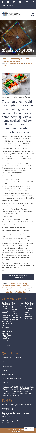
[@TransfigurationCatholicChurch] (2, 2)
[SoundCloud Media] (26, 2)
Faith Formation (9, 374)
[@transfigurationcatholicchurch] (14, 2)
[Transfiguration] (13, 14)
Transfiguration (16, 429)
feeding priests (23, 290)
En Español (7, 383)
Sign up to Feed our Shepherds (18, 277)
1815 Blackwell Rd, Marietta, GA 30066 (16, 405)
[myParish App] (33, 2)
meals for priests (9, 290)
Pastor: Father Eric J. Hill (12, 358)
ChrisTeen (6, 288)
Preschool (15, 288)
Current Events (15, 284)
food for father (22, 292)
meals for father (8, 292)
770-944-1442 (7, 417)
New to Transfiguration (12, 379)
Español (23, 288)
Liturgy (25, 284)
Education (6, 286)
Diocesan (22, 431)
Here (8, 423)
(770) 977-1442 (7, 409)
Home (5, 362)
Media (5, 370)
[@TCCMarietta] (20, 2)
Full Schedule (10, 346)
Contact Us (7, 366)
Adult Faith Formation (20, 286)
